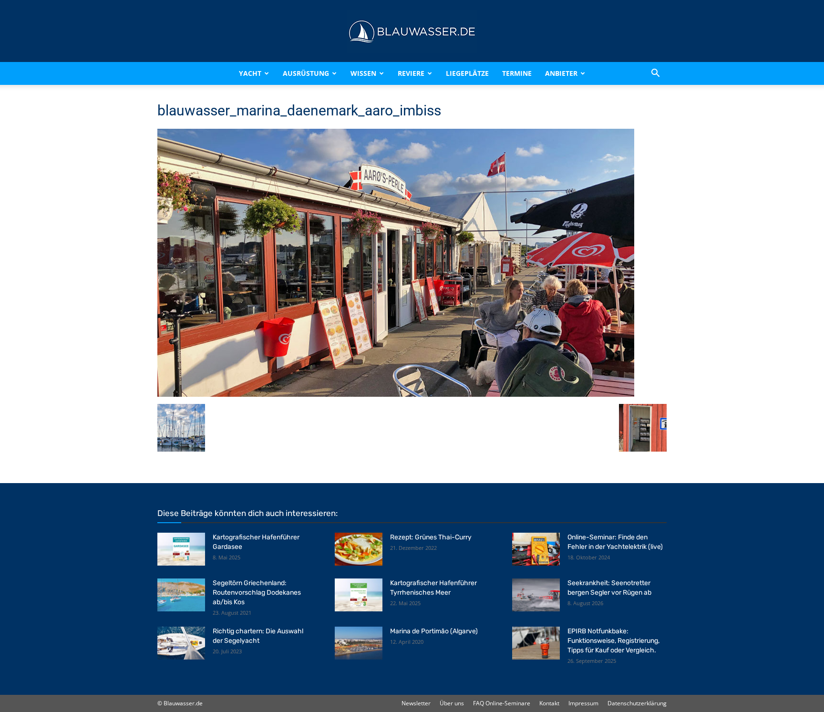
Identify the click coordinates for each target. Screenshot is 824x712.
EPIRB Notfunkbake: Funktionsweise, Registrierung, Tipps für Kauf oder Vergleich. (613, 640)
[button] (655, 73)
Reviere (411, 73)
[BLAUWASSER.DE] (412, 31)
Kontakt (549, 703)
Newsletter (416, 703)
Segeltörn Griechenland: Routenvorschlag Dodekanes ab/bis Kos (257, 592)
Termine (517, 73)
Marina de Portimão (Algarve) (434, 631)
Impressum (583, 703)
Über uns (452, 703)
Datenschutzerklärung (637, 703)
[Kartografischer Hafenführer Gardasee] (181, 549)
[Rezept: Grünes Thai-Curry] (358, 549)
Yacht (250, 73)
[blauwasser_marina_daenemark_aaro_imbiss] (395, 394)
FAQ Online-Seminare (501, 703)
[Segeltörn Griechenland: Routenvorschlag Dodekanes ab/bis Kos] (181, 594)
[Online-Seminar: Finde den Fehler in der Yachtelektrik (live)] (536, 549)
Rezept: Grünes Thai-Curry (431, 537)
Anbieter (561, 73)
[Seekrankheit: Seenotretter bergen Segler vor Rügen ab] (536, 594)
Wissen (363, 73)
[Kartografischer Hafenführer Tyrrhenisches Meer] (358, 594)
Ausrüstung (306, 73)
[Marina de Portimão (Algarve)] (358, 643)
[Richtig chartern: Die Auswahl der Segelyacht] (181, 643)
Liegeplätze (467, 73)
